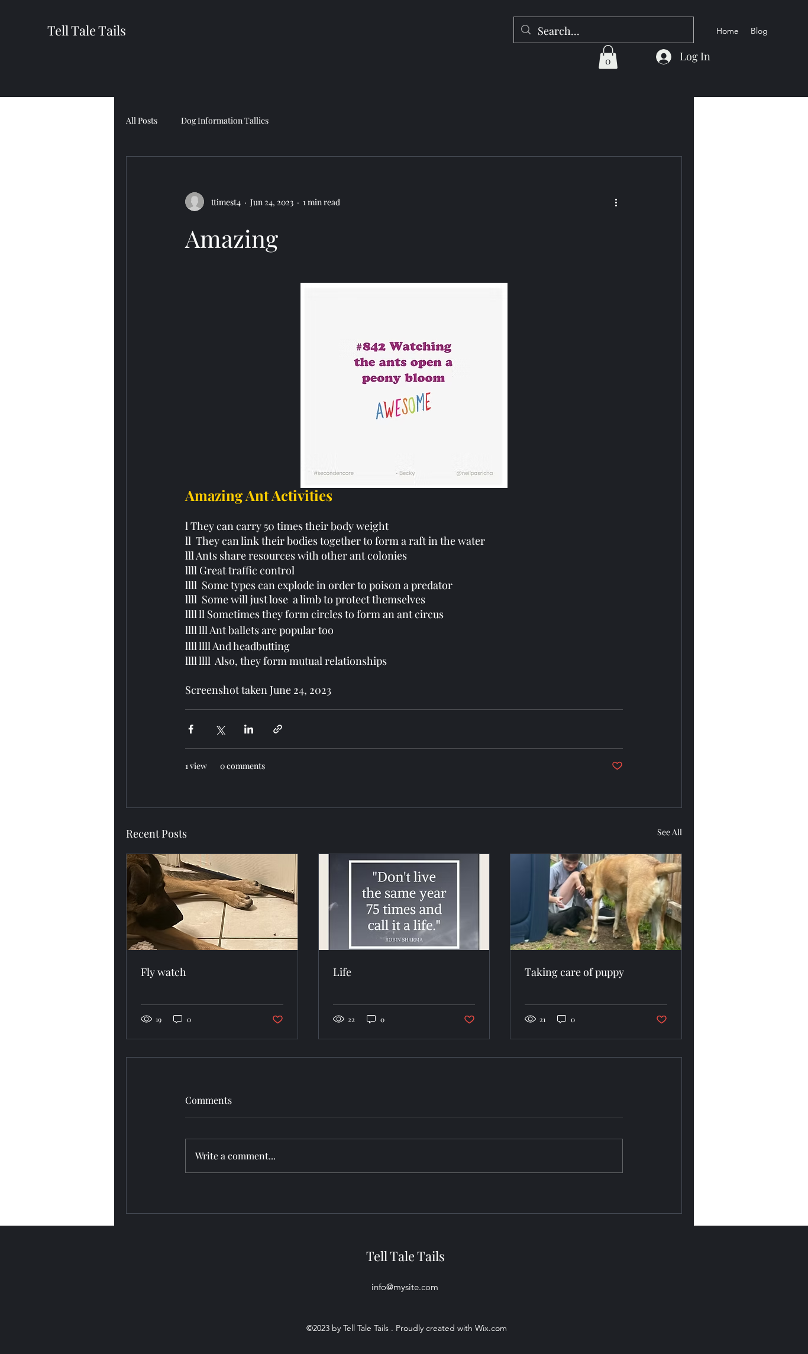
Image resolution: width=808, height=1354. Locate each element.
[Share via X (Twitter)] (219, 729)
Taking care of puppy (574, 972)
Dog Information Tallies (225, 120)
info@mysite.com (404, 1286)
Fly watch (163, 972)
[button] (608, 57)
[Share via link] (277, 729)
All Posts (141, 120)
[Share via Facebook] (190, 729)
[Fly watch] (212, 902)
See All (669, 832)
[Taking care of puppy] (595, 902)
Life (342, 972)
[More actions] (616, 202)
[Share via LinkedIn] (248, 729)
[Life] (404, 902)
